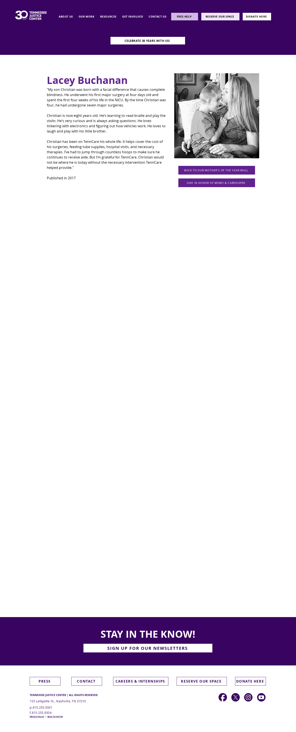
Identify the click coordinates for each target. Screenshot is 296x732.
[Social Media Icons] (248, 697)
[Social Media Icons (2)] (222, 697)
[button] (147, 648)
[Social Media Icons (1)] (235, 697)
